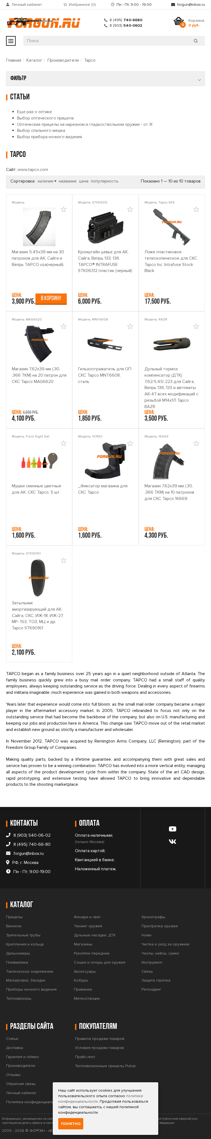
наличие (46, 181)
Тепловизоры (18, 998)
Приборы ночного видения (31, 989)
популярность (104, 181)
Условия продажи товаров (99, 1047)
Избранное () (82, 4)
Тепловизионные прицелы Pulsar (105, 1066)
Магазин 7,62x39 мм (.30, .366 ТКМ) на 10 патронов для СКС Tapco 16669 (169, 492)
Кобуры (81, 980)
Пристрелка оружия (159, 926)
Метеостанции (87, 998)
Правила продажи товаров (99, 1038)
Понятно (70, 1123)
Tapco (90, 60)
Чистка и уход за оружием (165, 944)
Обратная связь (21, 1083)
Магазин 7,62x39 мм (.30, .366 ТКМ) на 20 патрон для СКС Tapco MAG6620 (39, 375)
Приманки (83, 989)
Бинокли (13, 926)
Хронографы (153, 917)
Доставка (14, 1047)
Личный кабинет (27, 4)
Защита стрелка (155, 980)
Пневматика (17, 962)
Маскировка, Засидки (25, 980)
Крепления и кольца (25, 944)
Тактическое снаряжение (29, 971)
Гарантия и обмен (22, 1056)
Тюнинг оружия (88, 926)
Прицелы (14, 917)
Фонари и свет (87, 917)
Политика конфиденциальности (35, 1102)
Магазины (83, 944)
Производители (63, 60)
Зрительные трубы (23, 935)
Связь (147, 971)
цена (83, 181)
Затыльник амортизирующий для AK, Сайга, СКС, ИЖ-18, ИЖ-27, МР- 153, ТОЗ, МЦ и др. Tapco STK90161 (37, 615)
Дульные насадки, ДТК (95, 935)
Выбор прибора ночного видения (49, 137)
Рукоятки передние (92, 953)
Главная (13, 60)
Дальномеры (18, 953)
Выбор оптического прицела (45, 118)
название (68, 181)
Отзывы (13, 1074)
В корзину (51, 298)
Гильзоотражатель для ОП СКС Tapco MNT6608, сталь (104, 375)
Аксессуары (85, 971)
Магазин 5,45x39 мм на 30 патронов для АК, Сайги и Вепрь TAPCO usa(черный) (38, 258)
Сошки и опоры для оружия (99, 962)
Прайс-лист (85, 1056)
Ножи (146, 935)
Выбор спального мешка (41, 130)
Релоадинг (151, 989)
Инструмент (151, 962)
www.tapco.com (33, 169)
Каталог (34, 60)
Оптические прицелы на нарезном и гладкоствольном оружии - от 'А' (85, 124)
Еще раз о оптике (34, 112)
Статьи (12, 1038)
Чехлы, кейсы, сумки (160, 953)
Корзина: (196, 23)
